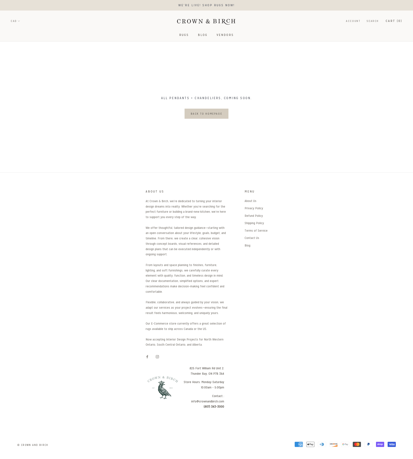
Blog (203, 35)
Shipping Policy (254, 223)
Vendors (225, 35)
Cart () (394, 21)
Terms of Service (256, 230)
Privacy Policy (254, 208)
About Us (250, 201)
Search (373, 21)
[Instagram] (157, 356)
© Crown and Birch (32, 445)
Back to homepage (206, 114)
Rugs (184, 35)
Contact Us (252, 238)
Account (353, 21)
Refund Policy (254, 216)
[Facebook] (147, 356)
